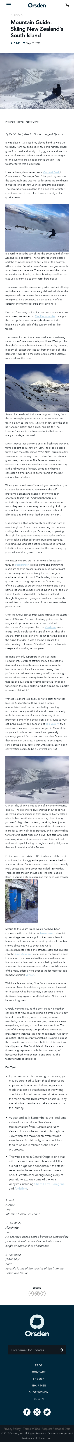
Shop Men (39, 1385)
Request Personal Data (56, 1429)
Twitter (47, 1412)
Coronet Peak (51, 172)
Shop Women (38, 1392)
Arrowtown (46, 933)
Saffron (30, 974)
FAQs (39, 1365)
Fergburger (22, 564)
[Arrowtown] (37, 901)
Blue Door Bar (23, 954)
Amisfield (21, 1188)
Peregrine (58, 1184)
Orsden (37, 1325)
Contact (39, 1372)
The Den (39, 1378)
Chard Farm (42, 1184)
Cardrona (50, 627)
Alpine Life (18, 43)
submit (61, 1349)
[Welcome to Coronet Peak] (37, 228)
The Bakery (52, 723)
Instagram (37, 1412)
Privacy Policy (12, 1429)
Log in (39, 1399)
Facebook (27, 1412)
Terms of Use (31, 1429)
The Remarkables (45, 316)
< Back (17, 14)
